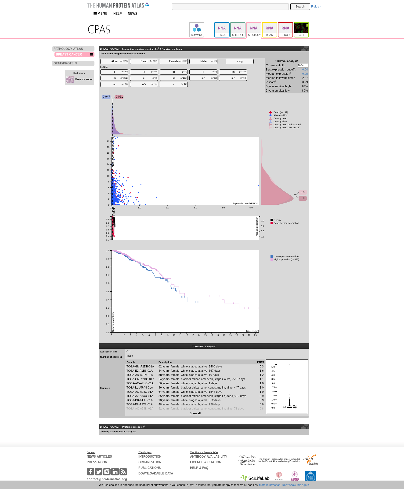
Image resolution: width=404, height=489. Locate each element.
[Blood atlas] (286, 24)
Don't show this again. (296, 485)
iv (120, 84)
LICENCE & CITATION (205, 462)
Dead (149, 61)
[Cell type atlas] (238, 24)
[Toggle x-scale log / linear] (240, 61)
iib (120, 78)
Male (208, 61)
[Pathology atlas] (254, 24)
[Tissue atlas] (222, 24)
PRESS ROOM (97, 462)
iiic (239, 78)
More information (270, 485)
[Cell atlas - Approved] (301, 24)
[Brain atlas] (270, 24)
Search (300, 6)
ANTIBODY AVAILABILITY (208, 456)
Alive (119, 61)
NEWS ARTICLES (99, 456)
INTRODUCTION (149, 456)
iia (239, 72)
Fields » (316, 6)
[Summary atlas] (201, 24)
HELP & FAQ (199, 468)
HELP (117, 13)
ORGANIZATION (149, 462)
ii (210, 72)
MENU (102, 13)
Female (178, 61)
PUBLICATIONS (149, 468)
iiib (209, 78)
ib (180, 72)
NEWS (132, 13)
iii (150, 78)
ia (150, 72)
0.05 (305, 73)
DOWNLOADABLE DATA (155, 473)
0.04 (305, 69)
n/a (150, 84)
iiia (179, 78)
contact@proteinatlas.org (107, 479)
